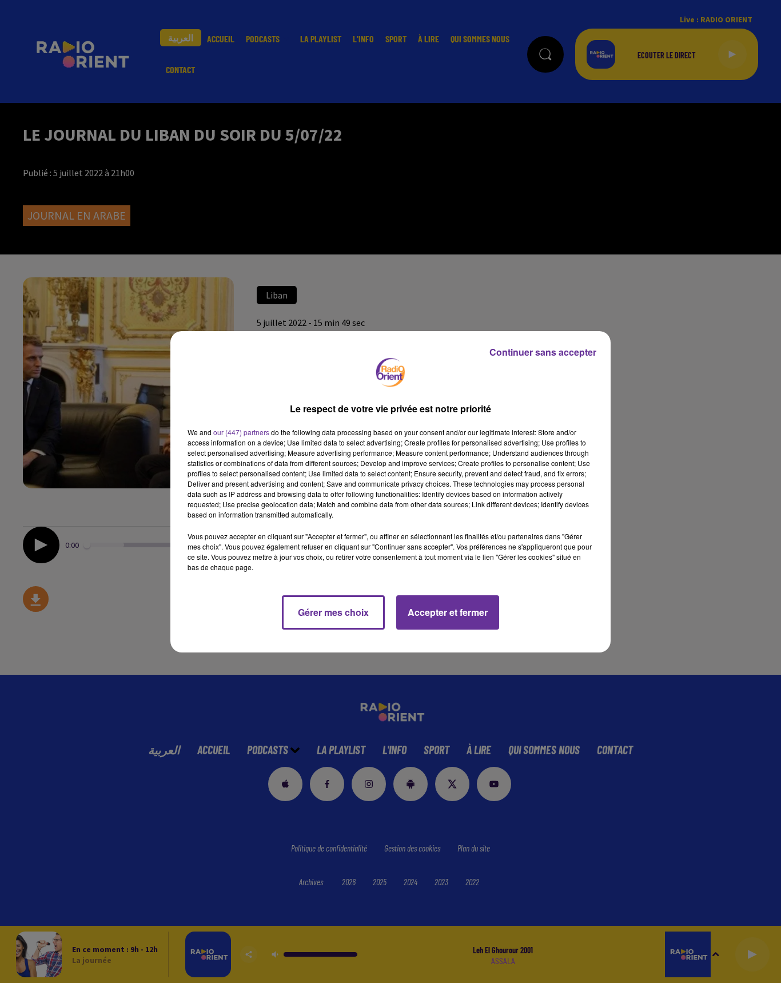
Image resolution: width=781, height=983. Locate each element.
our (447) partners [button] (241, 432)
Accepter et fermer (448, 612)
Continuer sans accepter (542, 352)
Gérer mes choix (333, 612)
